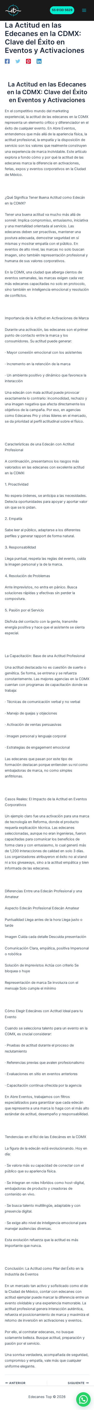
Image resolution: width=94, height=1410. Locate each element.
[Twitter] (17, 61)
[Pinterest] (28, 61)
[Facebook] (7, 61)
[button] (62, 10)
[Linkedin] (39, 61)
